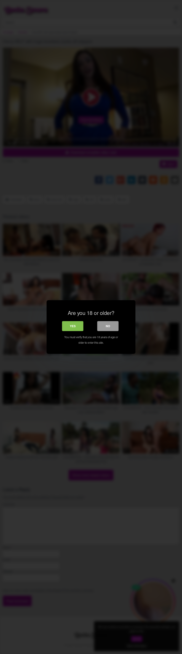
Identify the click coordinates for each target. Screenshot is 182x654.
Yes (73, 326)
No (108, 326)
